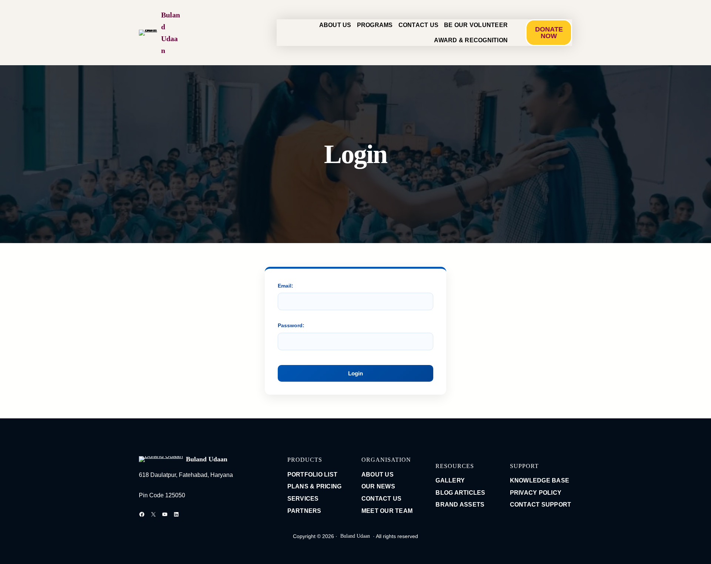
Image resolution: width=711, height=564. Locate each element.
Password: (291, 325)
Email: (285, 286)
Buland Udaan (206, 459)
